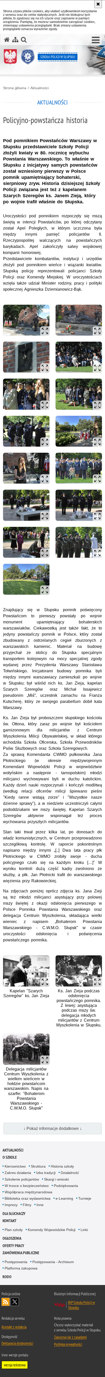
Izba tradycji (46, 1173)
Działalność (70, 1173)
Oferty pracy (13, 1245)
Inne (40, 1205)
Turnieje (84, 1198)
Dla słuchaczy (14, 1213)
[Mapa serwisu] (15, 39)
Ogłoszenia (12, 1238)
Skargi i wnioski (56, 1179)
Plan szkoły (14, 1230)
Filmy (27, 1205)
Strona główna (14, 88)
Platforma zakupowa (21, 1268)
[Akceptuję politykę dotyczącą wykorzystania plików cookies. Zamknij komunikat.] (98, 4)
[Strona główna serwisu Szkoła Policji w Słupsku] (7, 39)
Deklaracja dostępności (17, 1343)
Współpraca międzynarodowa (28, 1192)
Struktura (38, 1166)
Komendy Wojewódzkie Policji (51, 1230)
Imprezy (11, 1205)
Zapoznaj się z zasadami (70, 1337)
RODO (7, 1276)
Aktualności (39, 88)
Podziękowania (66, 1186)
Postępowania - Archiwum (53, 1262)
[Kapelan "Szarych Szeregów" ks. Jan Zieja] (26, 970)
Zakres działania (18, 1173)
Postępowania (16, 1262)
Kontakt (10, 1220)
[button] (96, 40)
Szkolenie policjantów (22, 1179)
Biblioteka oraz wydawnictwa (27, 1198)
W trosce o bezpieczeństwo (27, 1186)
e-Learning (64, 1198)
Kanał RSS (6, 1302)
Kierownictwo (15, 1166)
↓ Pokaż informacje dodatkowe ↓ (52, 1128)
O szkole (10, 1157)
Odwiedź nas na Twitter (15, 1302)
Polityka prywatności (68, 1344)
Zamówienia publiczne (21, 1252)
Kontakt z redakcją (14, 1326)
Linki (84, 1230)
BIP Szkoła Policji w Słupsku (81, 1305)
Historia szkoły (62, 1166)
